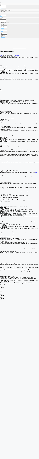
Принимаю (5, 22)
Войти (0, 16)
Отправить (1, 8)
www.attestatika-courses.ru (16, 55)
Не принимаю (1, 285)
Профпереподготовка (3, 11)
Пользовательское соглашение (3, 49)
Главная (1, 3)
